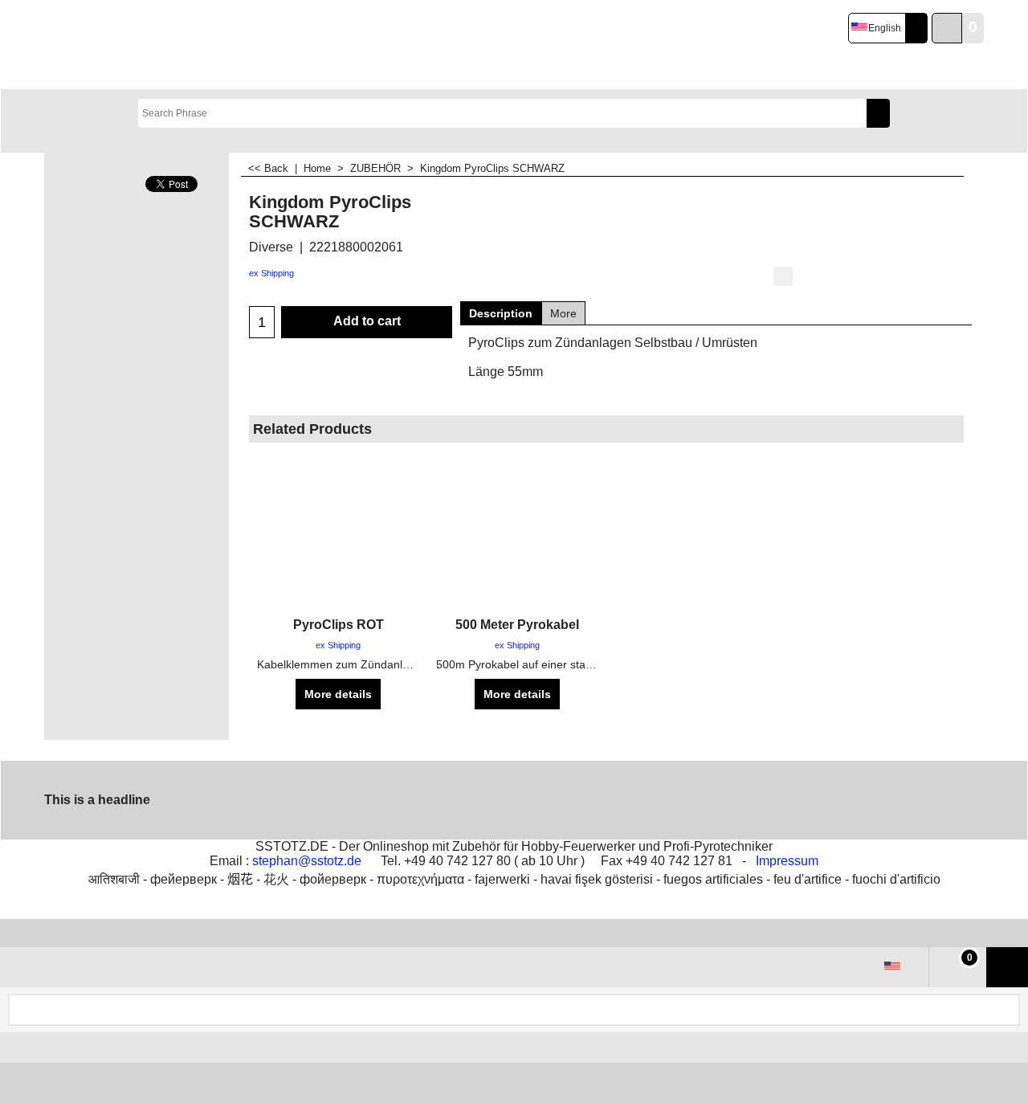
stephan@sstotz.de (306, 861)
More (563, 313)
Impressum (787, 861)
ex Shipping (271, 273)
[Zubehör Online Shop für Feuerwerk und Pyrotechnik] (203, 45)
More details (338, 694)
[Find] (878, 113)
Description (500, 313)
